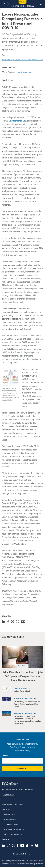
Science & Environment (25, 698)
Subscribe (22, 768)
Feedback (39, 863)
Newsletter (6, 809)
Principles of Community (10, 824)
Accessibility (24, 863)
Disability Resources (9, 819)
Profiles (22, 666)
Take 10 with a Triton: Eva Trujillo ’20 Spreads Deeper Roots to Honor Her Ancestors (22, 676)
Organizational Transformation (13, 829)
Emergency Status (8, 814)
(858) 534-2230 (8, 794)
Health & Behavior (23, 688)
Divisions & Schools (22, 854)
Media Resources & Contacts (12, 804)
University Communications (12, 834)
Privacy (32, 863)
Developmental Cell (17, 120)
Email (5, 756)
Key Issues (6, 839)
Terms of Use (14, 863)
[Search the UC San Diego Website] (41, 4)
